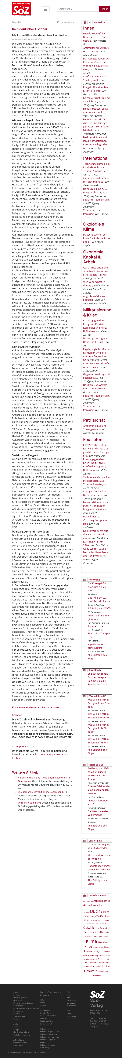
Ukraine (105, 966)
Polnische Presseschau (99, 962)
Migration (100, 952)
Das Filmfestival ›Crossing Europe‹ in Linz (95, 520)
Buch (95, 911)
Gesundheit (105, 928)
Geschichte (16, 22)
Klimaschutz (103, 942)
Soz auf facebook (98, 673)
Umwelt (90, 970)
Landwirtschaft (98, 947)
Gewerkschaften (94, 932)
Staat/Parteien (19, 1016)
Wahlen (107, 972)
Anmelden (44, 1052)
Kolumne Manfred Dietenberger (47, 1046)
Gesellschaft (18, 1000)
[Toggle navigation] (45, 9)
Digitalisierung (95, 920)
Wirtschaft (97, 975)
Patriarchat (18, 1005)
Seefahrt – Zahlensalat (96, 199)
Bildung (16, 995)
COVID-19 (100, 916)
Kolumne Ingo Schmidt (49, 1037)
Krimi (69, 995)
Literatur (90, 951)
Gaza (106, 924)
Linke (106, 947)
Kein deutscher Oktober (29, 29)
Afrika (15, 1024)
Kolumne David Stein (48, 1034)
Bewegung (44, 995)
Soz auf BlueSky (97, 680)
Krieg (88, 946)
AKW (42, 1000)
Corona (105, 912)
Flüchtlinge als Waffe (99, 608)
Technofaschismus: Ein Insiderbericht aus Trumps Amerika (96, 167)
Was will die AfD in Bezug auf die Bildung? (98, 728)
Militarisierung (90, 955)
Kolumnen (44, 1029)
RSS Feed (71, 1018)
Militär (107, 952)
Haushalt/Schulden (48, 1015)
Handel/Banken (46, 1013)
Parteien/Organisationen (50, 992)
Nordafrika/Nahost (21, 1032)
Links (69, 1013)
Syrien (97, 967)
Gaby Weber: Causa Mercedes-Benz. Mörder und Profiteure (95, 552)
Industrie (43, 1018)
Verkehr (100, 971)
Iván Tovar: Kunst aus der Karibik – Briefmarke (95, 534)
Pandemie (93, 959)
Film (86, 924)
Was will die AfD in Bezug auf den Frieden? (99, 703)
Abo (68, 1010)
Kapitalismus (103, 936)
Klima (91, 941)
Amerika (90, 901)
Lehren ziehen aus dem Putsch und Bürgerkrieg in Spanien (96, 506)
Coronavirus (88, 916)
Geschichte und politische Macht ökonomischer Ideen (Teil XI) (96, 271)
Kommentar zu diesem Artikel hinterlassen (36, 707)
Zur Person (71, 1005)
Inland (15, 992)
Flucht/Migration (20, 997)
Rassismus (89, 966)
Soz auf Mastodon (98, 684)
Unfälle (43, 1005)
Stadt (15, 1019)
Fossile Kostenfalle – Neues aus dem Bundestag (95, 37)
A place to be (95, 626)
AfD (84, 901)
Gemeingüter (45, 1010)
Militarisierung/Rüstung (23, 1003)
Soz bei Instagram (98, 677)
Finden (104, 8)
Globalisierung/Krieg (21, 1035)
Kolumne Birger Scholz (49, 1031)
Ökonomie (103, 955)
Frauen (101, 924)
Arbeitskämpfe (19, 1040)
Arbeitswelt (91, 905)
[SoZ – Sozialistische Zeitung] (21, 9)
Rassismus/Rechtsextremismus (26, 1008)
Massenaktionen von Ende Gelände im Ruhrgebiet (96, 238)
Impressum (71, 1016)
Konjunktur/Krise (47, 1021)
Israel (95, 936)
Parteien (101, 959)
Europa (106, 920)
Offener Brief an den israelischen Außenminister (99, 790)
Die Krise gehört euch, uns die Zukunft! (97, 587)
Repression (18, 1011)
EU (102, 920)
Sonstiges (71, 1003)
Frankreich (93, 923)
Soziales (16, 1013)
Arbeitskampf (101, 901)
